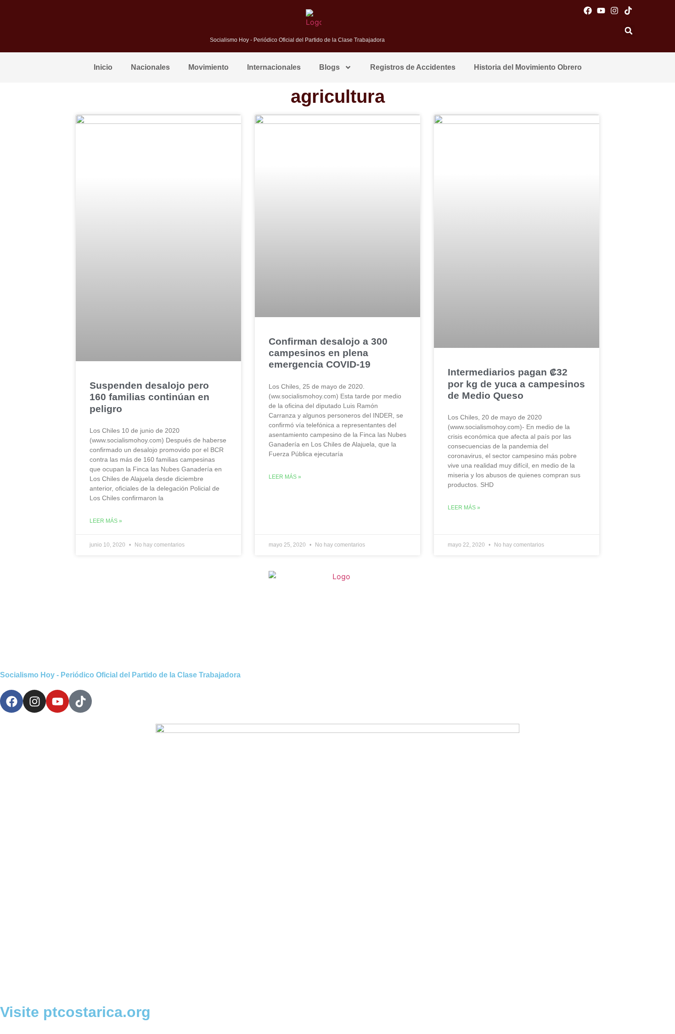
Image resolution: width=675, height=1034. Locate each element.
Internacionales (274, 67)
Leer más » (106, 521)
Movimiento (208, 67)
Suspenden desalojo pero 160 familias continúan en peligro (149, 397)
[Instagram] (614, 10)
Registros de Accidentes (413, 67)
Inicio (103, 67)
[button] (629, 31)
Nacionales (150, 67)
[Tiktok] (628, 10)
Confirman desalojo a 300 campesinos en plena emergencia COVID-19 (328, 352)
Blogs (329, 67)
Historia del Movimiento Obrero (528, 67)
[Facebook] (588, 10)
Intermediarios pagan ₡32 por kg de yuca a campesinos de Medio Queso (516, 383)
